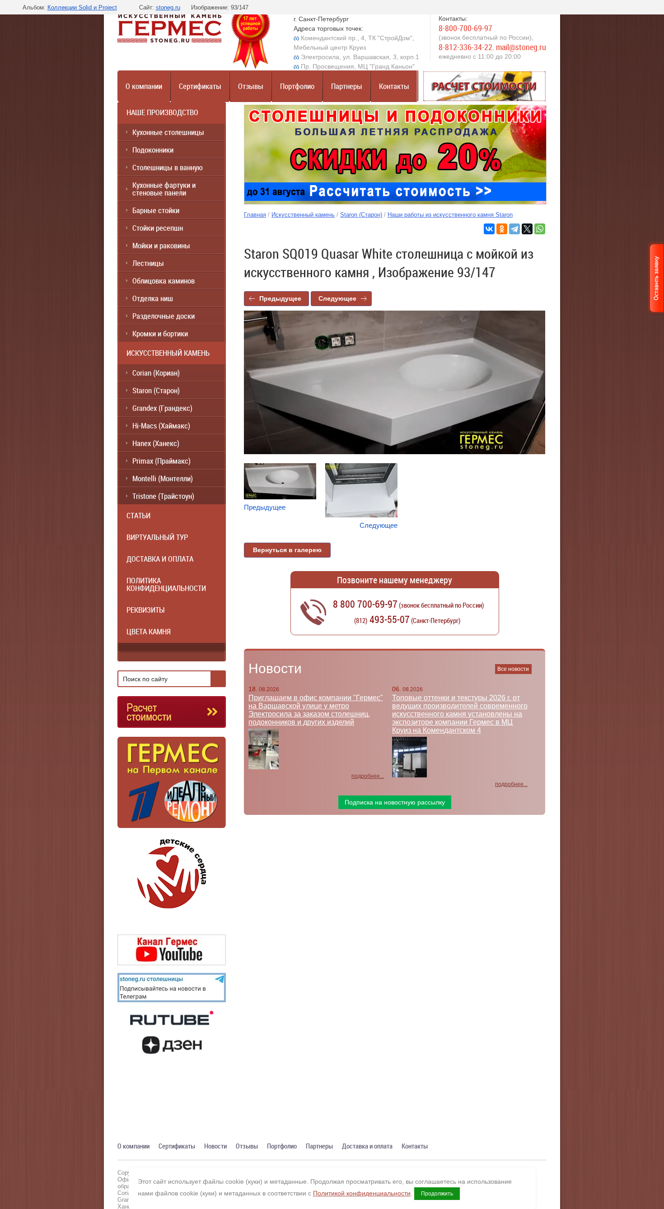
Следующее (337, 298)
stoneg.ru (168, 7)
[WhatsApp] (539, 228)
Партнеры (346, 86)
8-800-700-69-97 (465, 28)
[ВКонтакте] (489, 228)
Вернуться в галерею (287, 549)
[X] (527, 228)
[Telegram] (514, 228)
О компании (144, 86)
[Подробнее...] (171, 786)
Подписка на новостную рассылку (395, 802)
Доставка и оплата (367, 1145)
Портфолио (297, 86)
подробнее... (367, 776)
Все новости (513, 669)
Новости (275, 668)
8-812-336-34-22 (465, 47)
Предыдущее (280, 298)
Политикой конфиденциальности (362, 1193)
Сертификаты (200, 86)
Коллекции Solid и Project (82, 7)
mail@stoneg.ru (521, 47)
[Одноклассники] (501, 228)
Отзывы (250, 86)
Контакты (394, 86)
